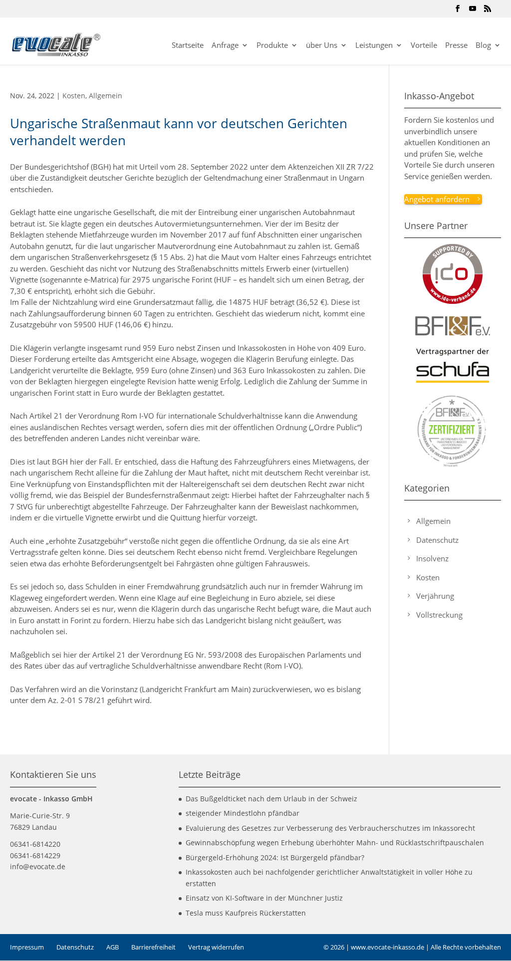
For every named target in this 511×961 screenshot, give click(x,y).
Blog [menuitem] (483, 45)
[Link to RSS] (487, 11)
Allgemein (105, 95)
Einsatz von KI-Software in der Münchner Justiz (264, 898)
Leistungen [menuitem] (374, 45)
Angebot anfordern (437, 199)
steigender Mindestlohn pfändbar (242, 813)
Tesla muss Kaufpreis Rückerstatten (246, 913)
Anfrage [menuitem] (225, 45)
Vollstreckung (439, 615)
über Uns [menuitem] (321, 45)
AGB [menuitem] (112, 947)
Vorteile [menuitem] (424, 45)
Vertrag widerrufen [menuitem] (216, 947)
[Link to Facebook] (457, 11)
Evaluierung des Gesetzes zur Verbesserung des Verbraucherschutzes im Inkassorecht (330, 828)
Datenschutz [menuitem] (75, 947)
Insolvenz (432, 558)
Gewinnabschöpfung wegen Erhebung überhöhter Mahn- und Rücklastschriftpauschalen (335, 842)
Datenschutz (437, 540)
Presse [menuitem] (456, 45)
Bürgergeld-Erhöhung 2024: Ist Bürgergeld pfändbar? (275, 857)
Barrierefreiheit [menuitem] (153, 947)
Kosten (73, 95)
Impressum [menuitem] (27, 947)
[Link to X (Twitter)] (472, 11)
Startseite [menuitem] (188, 45)
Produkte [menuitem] (272, 45)
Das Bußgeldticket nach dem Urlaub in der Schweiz (271, 798)
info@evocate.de (37, 866)
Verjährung (435, 596)
